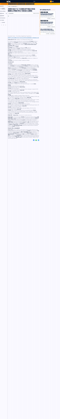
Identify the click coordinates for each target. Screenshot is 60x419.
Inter (47, 20)
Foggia (44, 12)
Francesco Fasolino (52, 33)
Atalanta (42, 20)
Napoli (47, 12)
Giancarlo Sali (53, 18)
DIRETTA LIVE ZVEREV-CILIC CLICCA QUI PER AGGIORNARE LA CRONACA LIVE (23, 37)
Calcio (3, 13)
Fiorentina (42, 12)
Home (3, 6)
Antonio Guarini (11, 13)
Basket (3, 15)
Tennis (3, 20)
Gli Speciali (3, 11)
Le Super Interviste (3, 8)
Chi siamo (3, 22)
